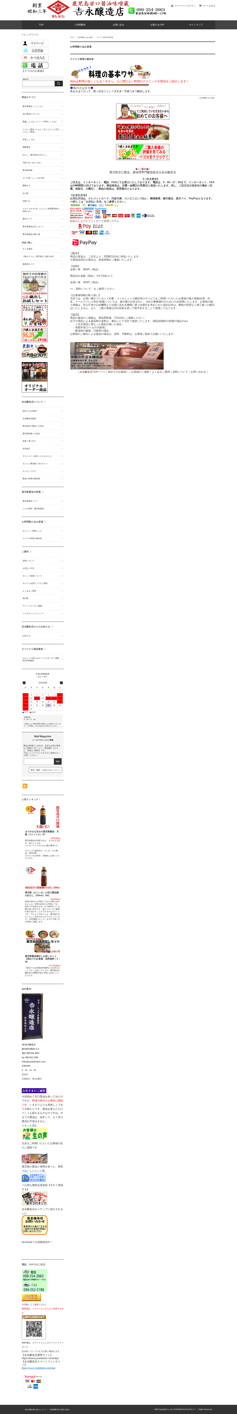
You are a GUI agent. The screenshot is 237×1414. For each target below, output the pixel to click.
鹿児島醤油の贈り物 (31, 234)
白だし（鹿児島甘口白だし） (35, 155)
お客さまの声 (157, 25)
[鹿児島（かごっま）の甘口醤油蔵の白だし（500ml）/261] (42, 878)
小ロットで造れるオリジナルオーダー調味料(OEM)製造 (41, 659)
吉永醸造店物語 (29, 418)
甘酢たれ (26, 201)
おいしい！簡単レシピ (32, 531)
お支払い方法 (28, 568)
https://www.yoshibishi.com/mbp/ (40, 1358)
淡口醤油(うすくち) (31, 114)
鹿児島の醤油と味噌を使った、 (40, 1166)
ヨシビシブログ (29, 471)
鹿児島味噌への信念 (31, 433)
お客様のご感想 (140, 371)
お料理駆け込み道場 (85, 37)
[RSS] (25, 786)
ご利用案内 (79, 25)
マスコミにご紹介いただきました (37, 456)
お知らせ (26, 636)
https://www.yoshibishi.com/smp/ (39, 1368)
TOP (41, 25)
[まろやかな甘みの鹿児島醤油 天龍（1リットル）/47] (42, 817)
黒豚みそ (26, 185)
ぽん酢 (25, 193)
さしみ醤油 (27, 249)
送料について (28, 561)
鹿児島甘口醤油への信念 (33, 426)
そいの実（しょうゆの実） (34, 178)
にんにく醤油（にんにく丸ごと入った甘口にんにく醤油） (41, 130)
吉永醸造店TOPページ (92, 371)
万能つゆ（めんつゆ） (32, 163)
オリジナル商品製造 (32, 649)
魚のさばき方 (81, 88)
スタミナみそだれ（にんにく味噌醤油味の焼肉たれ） (41, 210)
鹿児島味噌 (27, 170)
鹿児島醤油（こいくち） (33, 106)
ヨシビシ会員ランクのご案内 (35, 583)
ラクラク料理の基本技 (82, 59)
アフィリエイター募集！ (33, 606)
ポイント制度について (32, 576)
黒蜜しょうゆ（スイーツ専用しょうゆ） (40, 122)
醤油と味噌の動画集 (31, 478)
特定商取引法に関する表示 (59, 1409)
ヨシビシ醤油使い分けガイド (35, 463)
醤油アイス (27, 219)
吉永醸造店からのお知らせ (36, 626)
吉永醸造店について (32, 401)
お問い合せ (118, 25)
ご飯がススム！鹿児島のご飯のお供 (38, 256)
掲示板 (25, 598)
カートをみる (209, 6)
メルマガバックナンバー (33, 613)
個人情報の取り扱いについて (35, 1409)
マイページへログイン (185, 6)
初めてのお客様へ (30, 411)
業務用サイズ (28, 264)
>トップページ (30, 34)
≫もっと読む (29, 1125)
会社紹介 (26, 448)
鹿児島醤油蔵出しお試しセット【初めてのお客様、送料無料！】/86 (42, 959)
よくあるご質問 (161, 371)
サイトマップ (196, 25)
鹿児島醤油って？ (30, 501)
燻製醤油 (26, 147)
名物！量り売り (29, 441)
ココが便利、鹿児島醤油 (33, 508)
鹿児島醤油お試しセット (33, 226)
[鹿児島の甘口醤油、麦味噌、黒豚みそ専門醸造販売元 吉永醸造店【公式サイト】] (49, 17)
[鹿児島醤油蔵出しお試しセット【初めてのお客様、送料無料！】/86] (42, 941)
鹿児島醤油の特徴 (31, 492)
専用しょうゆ (28, 139)
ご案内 (25, 551)
